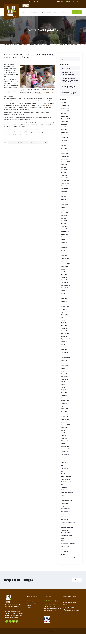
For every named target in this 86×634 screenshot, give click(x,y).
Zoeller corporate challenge (68, 557)
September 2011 (65, 406)
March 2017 (64, 274)
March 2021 (64, 202)
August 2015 (64, 314)
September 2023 (65, 140)
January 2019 (64, 239)
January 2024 (64, 132)
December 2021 (65, 180)
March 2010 (64, 438)
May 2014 (63, 344)
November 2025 (65, 110)
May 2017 (63, 271)
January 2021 (64, 207)
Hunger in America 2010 (67, 506)
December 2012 (65, 371)
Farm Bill (63, 473)
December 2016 (65, 282)
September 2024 (65, 118)
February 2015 (65, 328)
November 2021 (65, 183)
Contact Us (30, 607)
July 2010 (63, 430)
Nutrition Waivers (65, 530)
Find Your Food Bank (32, 603)
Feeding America (65, 479)
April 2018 (63, 253)
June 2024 (64, 124)
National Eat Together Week (68, 522)
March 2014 (64, 349)
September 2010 (65, 424)
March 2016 (64, 298)
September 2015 (65, 312)
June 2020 (64, 220)
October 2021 (64, 186)
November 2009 (65, 449)
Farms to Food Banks (66, 476)
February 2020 (65, 231)
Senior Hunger (65, 538)
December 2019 (65, 237)
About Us (25, 12)
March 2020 (64, 229)
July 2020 (63, 218)
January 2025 (64, 116)
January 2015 (64, 330)
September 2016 (65, 285)
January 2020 (64, 234)
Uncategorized (65, 546)
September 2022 (65, 161)
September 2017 (65, 263)
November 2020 (65, 210)
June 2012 (64, 384)
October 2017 (64, 261)
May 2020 (63, 223)
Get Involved (64, 12)
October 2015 (64, 309)
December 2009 (65, 446)
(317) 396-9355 (60, 1)
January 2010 (64, 443)
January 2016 (64, 301)
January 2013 (64, 368)
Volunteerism (64, 551)
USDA (62, 549)
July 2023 (63, 143)
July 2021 (63, 194)
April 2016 (63, 296)
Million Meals (64, 519)
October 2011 (64, 403)
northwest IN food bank (67, 527)
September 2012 (65, 376)
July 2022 (63, 167)
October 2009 (64, 451)
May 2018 (63, 250)
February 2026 (65, 105)
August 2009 (64, 457)
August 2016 (64, 288)
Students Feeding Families (68, 543)
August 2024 (64, 121)
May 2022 (63, 172)
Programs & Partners (46, 12)
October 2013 (64, 355)
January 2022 (64, 178)
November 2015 (65, 306)
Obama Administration (67, 532)
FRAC (62, 495)
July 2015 (63, 317)
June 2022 (64, 169)
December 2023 (65, 135)
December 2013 (65, 352)
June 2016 (64, 290)
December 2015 (65, 304)
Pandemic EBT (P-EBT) (67, 535)
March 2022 (64, 175)
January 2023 (64, 153)
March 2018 (64, 255)
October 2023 (64, 137)
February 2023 (65, 151)
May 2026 (63, 102)
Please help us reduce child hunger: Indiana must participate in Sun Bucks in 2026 (70, 80)
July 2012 (63, 381)
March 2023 (64, 148)
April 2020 (64, 226)
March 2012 (64, 392)
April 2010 (64, 435)
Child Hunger (64, 468)
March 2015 (64, 325)
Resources (56, 12)
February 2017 (64, 277)
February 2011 (64, 414)
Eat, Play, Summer (66, 68)
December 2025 (65, 108)
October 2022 (64, 159)
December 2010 (65, 416)
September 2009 (65, 454)
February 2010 (65, 441)
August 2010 (64, 427)
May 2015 (63, 320)
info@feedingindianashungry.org (74, 1)
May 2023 (63, 145)
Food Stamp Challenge (67, 492)
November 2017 (65, 258)
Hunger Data (64, 503)
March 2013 (64, 363)
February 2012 (65, 395)
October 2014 (64, 336)
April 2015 (63, 322)
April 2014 (64, 347)
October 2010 (64, 422)
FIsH (32, 142)
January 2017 (64, 280)
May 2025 (63, 113)
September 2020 (65, 215)
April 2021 (63, 199)
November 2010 (65, 419)
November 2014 (65, 333)
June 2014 (64, 341)
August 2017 (64, 266)
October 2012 (64, 373)
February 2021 (65, 204)
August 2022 (64, 164)
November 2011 (65, 400)
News (62, 524)
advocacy (11, 142)
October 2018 (64, 242)
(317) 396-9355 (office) (50, 610)
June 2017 (64, 269)
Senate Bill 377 (47, 105)
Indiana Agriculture (66, 508)
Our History (30, 601)
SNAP (45, 142)
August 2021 (64, 191)
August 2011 (64, 408)
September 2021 (65, 188)
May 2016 (63, 293)
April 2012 (63, 390)
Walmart (63, 554)
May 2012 (63, 387)
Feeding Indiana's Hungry (22, 142)
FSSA (62, 498)
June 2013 (64, 360)
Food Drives (64, 490)
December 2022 (65, 156)
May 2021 (63, 196)
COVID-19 (63, 471)
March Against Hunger (67, 514)
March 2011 (64, 411)
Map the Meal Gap (66, 511)
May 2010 (63, 432)
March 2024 (64, 129)
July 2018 (63, 245)
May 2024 (63, 127)
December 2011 (65, 398)
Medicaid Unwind (65, 516)
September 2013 (65, 357)
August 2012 (64, 379)
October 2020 (64, 212)
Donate (29, 605)
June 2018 (64, 247)
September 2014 (65, 339)
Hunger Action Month (66, 500)
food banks (38, 142)
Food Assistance (34, 12)
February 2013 (65, 365)
